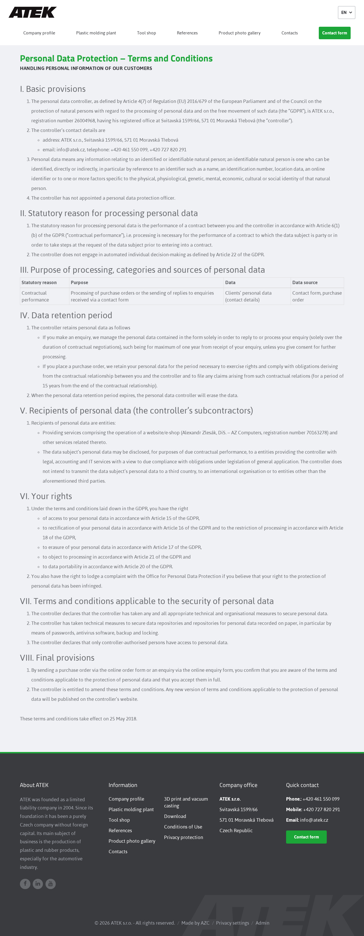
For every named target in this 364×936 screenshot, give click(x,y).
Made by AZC (195, 923)
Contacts (290, 32)
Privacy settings (232, 923)
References (187, 32)
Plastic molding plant (96, 32)
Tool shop (146, 32)
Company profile (39, 32)
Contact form (334, 32)
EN (344, 12)
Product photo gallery (239, 32)
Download (175, 816)
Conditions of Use (183, 827)
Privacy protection (183, 837)
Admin (262, 923)
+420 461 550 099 (321, 799)
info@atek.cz (314, 820)
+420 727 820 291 (321, 809)
